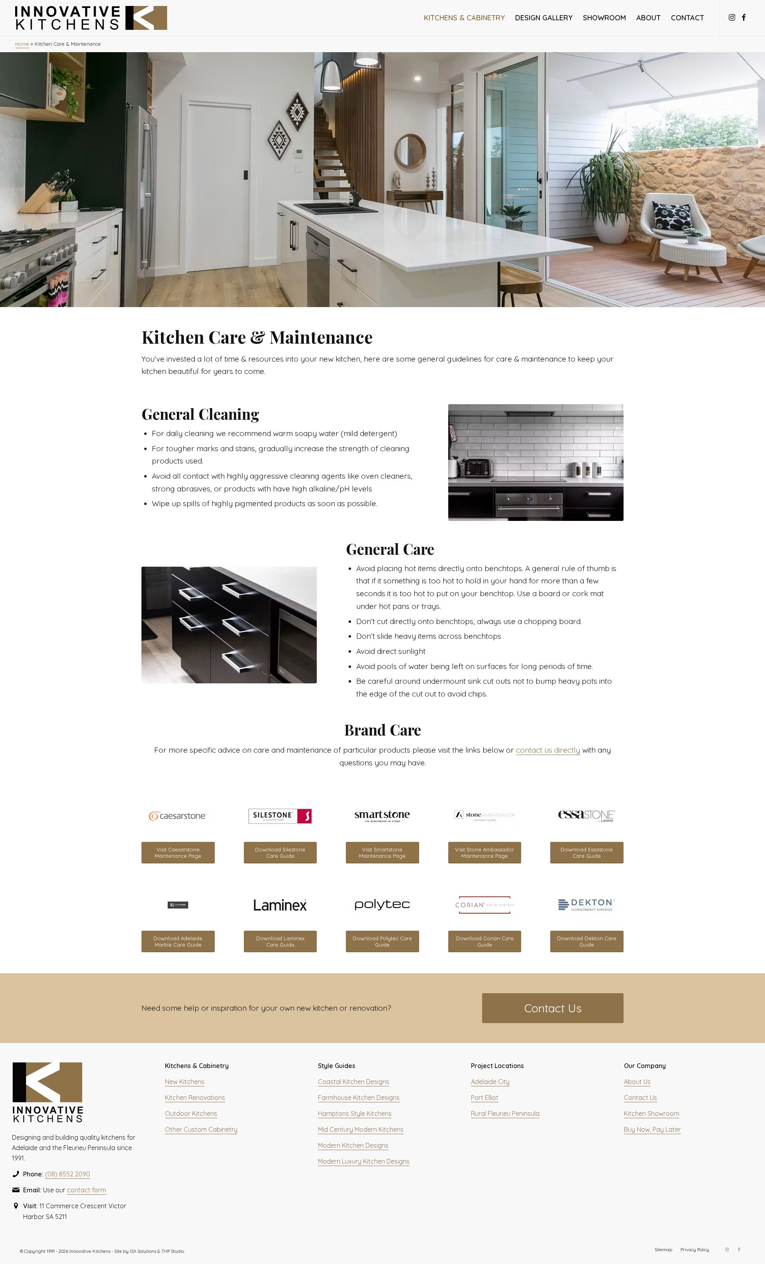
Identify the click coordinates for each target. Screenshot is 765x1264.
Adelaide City (490, 1082)
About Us (637, 1082)
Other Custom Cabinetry (201, 1129)
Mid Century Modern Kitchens (361, 1129)
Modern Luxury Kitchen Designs (364, 1161)
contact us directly (548, 750)
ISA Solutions (143, 1251)
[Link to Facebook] (744, 17)
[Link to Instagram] (732, 17)
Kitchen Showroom (651, 1113)
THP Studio (172, 1251)
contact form (86, 1190)
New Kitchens (184, 1082)
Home (22, 44)
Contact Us (640, 1098)
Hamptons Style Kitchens (355, 1113)
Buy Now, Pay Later (652, 1129)
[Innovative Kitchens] (91, 18)
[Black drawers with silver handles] (229, 625)
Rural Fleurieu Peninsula (505, 1113)
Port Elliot (484, 1098)
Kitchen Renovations (195, 1098)
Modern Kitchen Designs (353, 1145)
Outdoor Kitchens (191, 1113)
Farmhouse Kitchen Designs (359, 1098)
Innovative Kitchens (89, 1251)
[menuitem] (464, 18)
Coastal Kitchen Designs (353, 1082)
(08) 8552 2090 (67, 1174)
